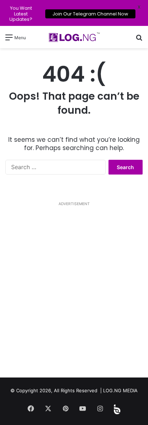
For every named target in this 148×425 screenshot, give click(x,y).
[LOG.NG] (74, 37)
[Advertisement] (74, 292)
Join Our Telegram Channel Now (90, 13)
